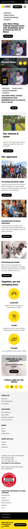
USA (2, 507)
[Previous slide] (20, 63)
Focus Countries (6, 420)
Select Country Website (8, 1)
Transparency (5, 517)
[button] (25, 6)
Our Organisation (7, 401)
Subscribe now (20, 524)
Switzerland (5, 500)
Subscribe (14, 371)
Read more (8, 36)
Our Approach (6, 412)
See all (14, 108)
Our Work (5, 409)
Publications (5, 433)
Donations (4, 447)
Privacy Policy (6, 514)
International (5, 495)
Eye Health (5, 415)
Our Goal (4, 398)
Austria (3, 498)
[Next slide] (25, 63)
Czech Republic (6, 502)
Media (3, 431)
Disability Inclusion (7, 417)
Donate (16, 6)
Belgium (4, 505)
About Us (5, 395)
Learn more (8, 151)
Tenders (3, 444)
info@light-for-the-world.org (10, 463)
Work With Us (7, 439)
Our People (5, 403)
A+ (26, 2)
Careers (3, 442)
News (3, 425)
